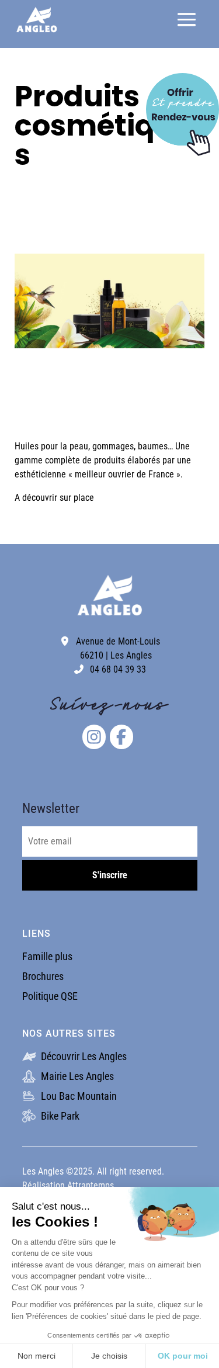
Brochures (43, 976)
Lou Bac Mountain (78, 1096)
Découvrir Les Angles (83, 1056)
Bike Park (59, 1116)
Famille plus (47, 956)
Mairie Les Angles (76, 1076)
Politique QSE (50, 996)
